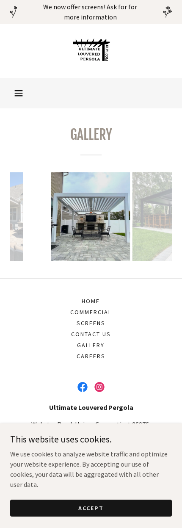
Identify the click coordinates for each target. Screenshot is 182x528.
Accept (91, 507)
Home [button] (91, 301)
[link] (91, 51)
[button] (18, 93)
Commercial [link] (91, 312)
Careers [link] (91, 356)
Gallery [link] (91, 345)
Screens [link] (91, 323)
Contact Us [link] (91, 334)
